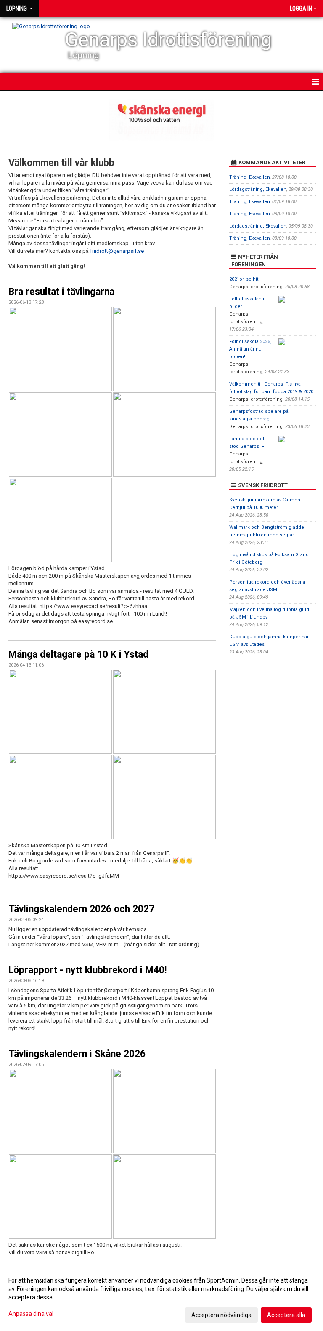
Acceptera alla (286, 1315)
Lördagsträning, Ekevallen (257, 189)
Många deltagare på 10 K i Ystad (78, 654)
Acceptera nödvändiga (221, 1315)
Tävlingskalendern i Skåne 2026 (77, 1054)
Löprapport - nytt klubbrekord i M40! (87, 970)
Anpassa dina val (30, 1313)
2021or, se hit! (244, 279)
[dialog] (161, 1297)
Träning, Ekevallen (249, 177)
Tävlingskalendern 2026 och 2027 (81, 909)
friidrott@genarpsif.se (117, 251)
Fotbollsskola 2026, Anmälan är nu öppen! (250, 349)
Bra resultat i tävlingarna (61, 291)
